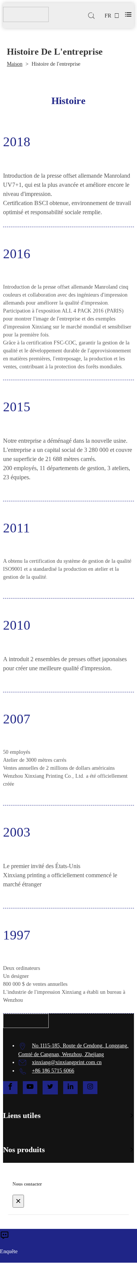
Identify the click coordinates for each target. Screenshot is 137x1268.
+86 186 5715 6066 (53, 1071)
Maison (14, 64)
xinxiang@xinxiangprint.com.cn (67, 1062)
